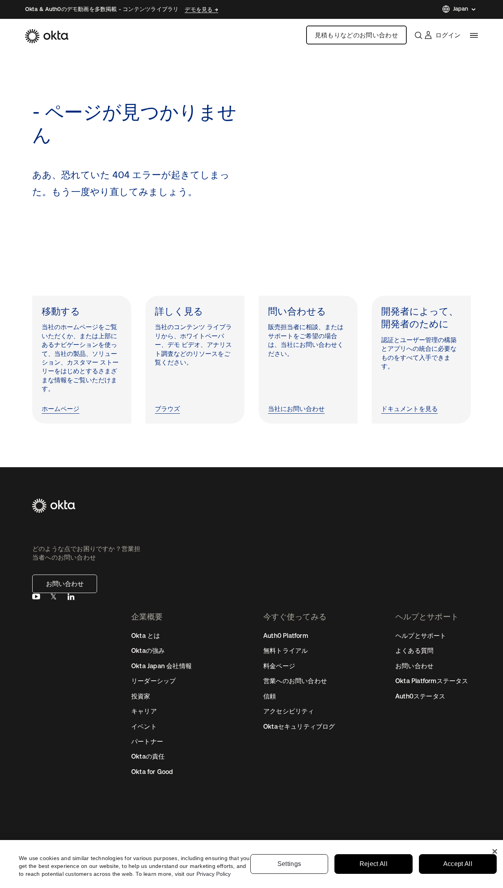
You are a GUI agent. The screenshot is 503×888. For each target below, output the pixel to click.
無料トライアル (285, 650)
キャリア (144, 711)
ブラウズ (167, 408)
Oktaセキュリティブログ (299, 726)
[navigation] (474, 35)
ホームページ (60, 408)
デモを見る (199, 9)
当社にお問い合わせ (296, 408)
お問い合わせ (65, 583)
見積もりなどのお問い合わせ (356, 35)
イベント (144, 726)
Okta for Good (152, 771)
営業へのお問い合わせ (295, 680)
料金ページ (279, 665)
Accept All (457, 863)
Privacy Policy (213, 874)
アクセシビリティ (288, 711)
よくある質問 (414, 650)
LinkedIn (71, 598)
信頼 (269, 696)
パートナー (147, 741)
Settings (289, 863)
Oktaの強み (148, 650)
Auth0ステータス (420, 696)
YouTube (36, 598)
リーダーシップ (153, 680)
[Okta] (46, 36)
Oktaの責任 (148, 756)
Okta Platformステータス (431, 680)
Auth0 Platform (285, 635)
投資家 (141, 696)
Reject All (373, 863)
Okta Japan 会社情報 (161, 665)
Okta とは (145, 635)
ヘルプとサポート (420, 635)
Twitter (53, 598)
